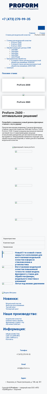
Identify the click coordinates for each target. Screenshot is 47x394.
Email (23, 364)
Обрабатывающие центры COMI (19, 48)
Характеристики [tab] (9, 239)
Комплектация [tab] (8, 243)
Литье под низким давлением (29, 283)
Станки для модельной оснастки (19, 40)
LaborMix (14, 50)
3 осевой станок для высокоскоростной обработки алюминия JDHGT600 (26, 65)
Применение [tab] (8, 247)
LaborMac (14, 53)
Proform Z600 (16, 42)
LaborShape (15, 57)
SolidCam (10, 68)
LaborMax (14, 51)
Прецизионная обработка (16, 59)
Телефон (23, 350)
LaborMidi (14, 55)
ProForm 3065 (16, 46)
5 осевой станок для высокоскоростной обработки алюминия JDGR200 (26, 61)
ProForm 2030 (16, 44)
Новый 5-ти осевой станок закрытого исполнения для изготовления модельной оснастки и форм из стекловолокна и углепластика (28, 258)
